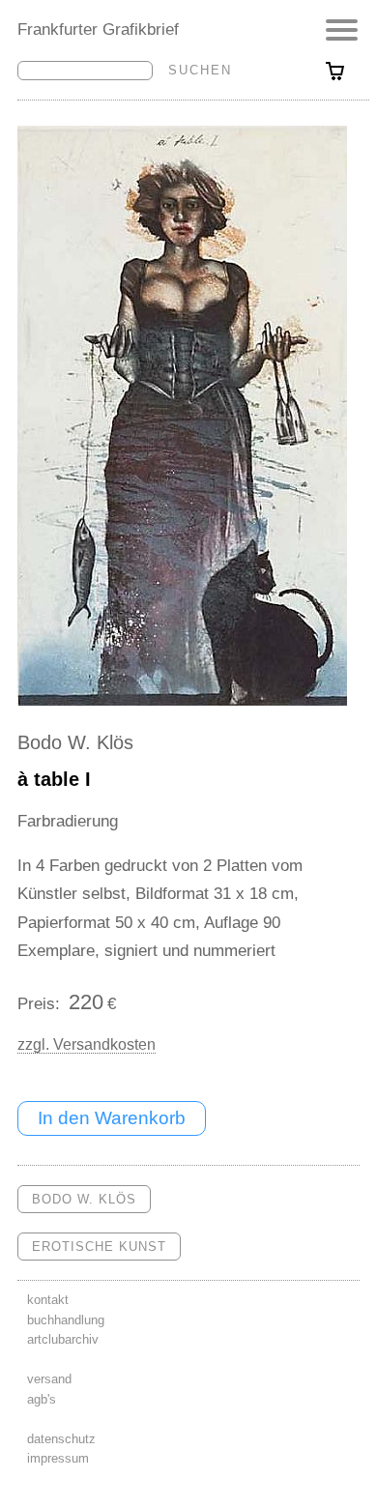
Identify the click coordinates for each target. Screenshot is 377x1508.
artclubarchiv (63, 1339)
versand (49, 1379)
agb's (41, 1399)
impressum (58, 1458)
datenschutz (61, 1439)
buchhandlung (65, 1320)
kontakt (48, 1299)
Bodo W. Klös (75, 742)
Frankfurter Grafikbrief (98, 29)
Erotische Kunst (99, 1246)
